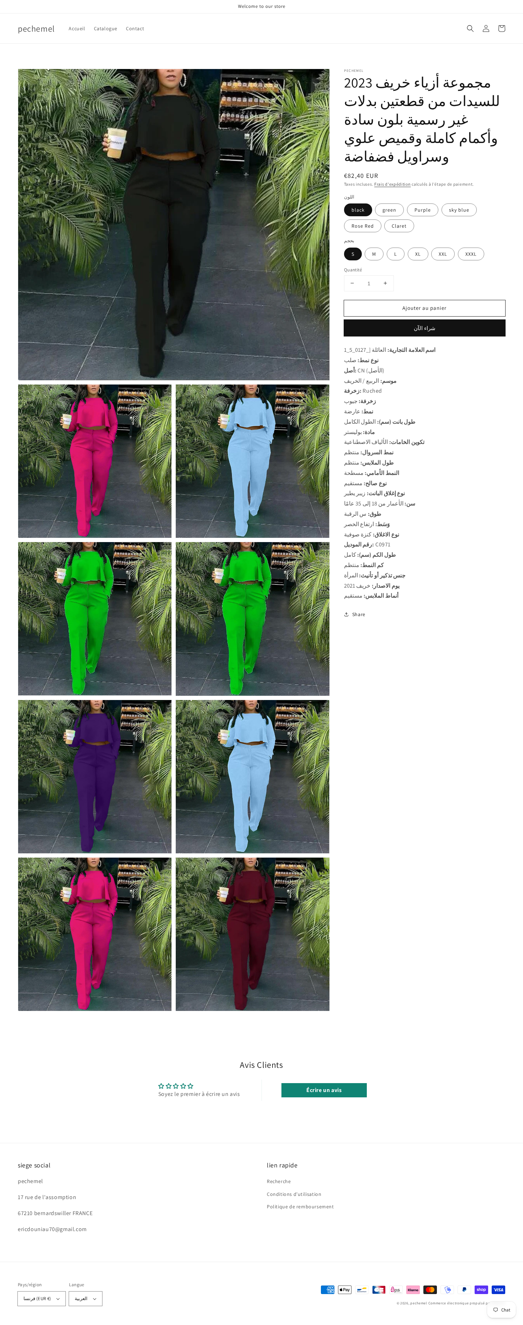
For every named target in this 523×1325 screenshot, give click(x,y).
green (389, 210)
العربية (81, 1298)
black (358, 210)
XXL (443, 253)
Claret (399, 226)
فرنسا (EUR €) (37, 1298)
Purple (422, 210)
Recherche (279, 1181)
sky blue (459, 210)
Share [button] (358, 614)
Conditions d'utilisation (294, 1194)
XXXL (471, 253)
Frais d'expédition (392, 184)
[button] (470, 28)
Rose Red (363, 226)
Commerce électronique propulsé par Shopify (466, 1303)
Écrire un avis (324, 1090)
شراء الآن (424, 328)
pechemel (418, 1303)
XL (418, 253)
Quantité (353, 269)
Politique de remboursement (300, 1206)
